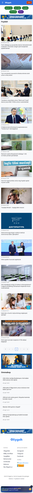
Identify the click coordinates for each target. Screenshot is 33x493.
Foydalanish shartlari (19, 465)
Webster (6, 450)
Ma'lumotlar (7, 445)
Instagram (20, 437)
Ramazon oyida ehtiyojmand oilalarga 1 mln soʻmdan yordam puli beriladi (14, 154)
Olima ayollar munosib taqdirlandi (11, 259)
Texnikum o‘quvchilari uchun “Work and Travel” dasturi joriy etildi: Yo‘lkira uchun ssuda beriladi (15, 101)
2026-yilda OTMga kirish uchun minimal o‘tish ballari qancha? (16, 374)
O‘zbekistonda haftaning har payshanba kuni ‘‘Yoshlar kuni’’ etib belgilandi (14, 128)
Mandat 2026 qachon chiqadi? (11, 393)
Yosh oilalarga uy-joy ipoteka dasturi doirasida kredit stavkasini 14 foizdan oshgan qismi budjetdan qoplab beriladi (16, 46)
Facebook (20, 442)
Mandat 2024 (8, 8)
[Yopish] (31, 486)
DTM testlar (13, 12)
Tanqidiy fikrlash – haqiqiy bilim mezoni (12, 207)
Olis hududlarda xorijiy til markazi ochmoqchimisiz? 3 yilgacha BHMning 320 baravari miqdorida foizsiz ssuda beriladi (16, 286)
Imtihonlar (6, 448)
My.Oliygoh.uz (7, 453)
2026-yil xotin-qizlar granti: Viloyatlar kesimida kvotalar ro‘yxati (16, 384)
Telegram (20, 439)
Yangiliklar (25, 8)
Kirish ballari (17, 8)
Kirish (29, 2)
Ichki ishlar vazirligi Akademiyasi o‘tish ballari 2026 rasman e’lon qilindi (16, 365)
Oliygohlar (6, 437)
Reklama (21, 12)
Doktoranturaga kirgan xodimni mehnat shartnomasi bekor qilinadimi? (13, 233)
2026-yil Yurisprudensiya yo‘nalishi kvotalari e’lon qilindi (15, 401)
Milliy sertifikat (8, 439)
